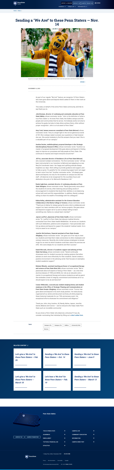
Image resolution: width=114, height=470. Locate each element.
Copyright (66, 460)
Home (15, 10)
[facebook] (23, 431)
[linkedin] (27, 431)
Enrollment (47, 438)
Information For (82, 6)
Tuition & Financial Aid (50, 442)
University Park (76, 325)
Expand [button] (82, 82)
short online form (77, 315)
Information (76, 438)
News (19, 10)
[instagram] (30, 431)
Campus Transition (87, 3)
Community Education (79, 434)
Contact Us (76, 3)
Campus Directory (78, 442)
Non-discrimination (51, 460)
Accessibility (60, 460)
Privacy (44, 460)
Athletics (46, 445)
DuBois (67, 325)
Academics (61, 6)
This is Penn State (49, 431)
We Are (46, 329)
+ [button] (64, 431)
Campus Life (71, 6)
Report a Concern (66, 3)
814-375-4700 (67, 454)
